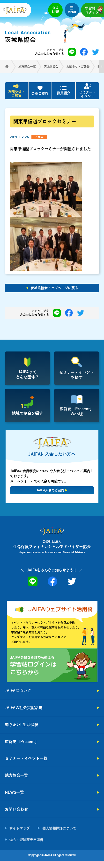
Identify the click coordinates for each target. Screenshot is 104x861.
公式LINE (55, 9)
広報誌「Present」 (22, 742)
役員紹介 (63, 93)
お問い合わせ (16, 809)
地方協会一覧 (16, 775)
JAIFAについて (18, 691)
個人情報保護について (59, 828)
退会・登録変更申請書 (26, 839)
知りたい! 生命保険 (21, 725)
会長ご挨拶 (39, 93)
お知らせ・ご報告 (16, 93)
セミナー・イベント (87, 94)
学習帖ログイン (92, 10)
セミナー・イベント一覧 (26, 758)
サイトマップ (19, 828)
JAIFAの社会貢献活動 (24, 708)
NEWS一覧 (14, 792)
